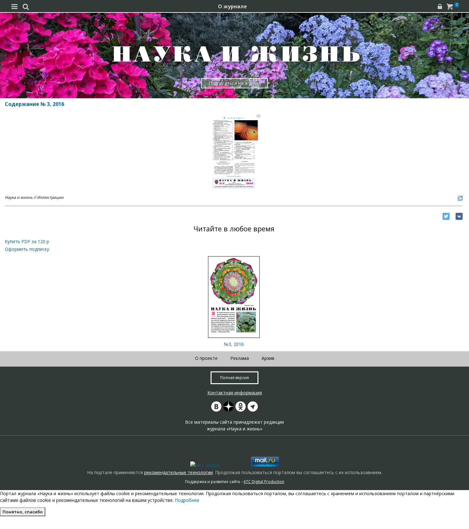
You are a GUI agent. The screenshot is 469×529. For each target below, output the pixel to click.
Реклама (239, 358)
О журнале (232, 6)
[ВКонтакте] (459, 216)
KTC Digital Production (264, 481)
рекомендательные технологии (178, 472)
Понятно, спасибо (23, 512)
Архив (268, 358)
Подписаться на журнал (235, 83)
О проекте (206, 358)
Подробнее (187, 500)
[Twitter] (446, 216)
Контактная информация (234, 393)
